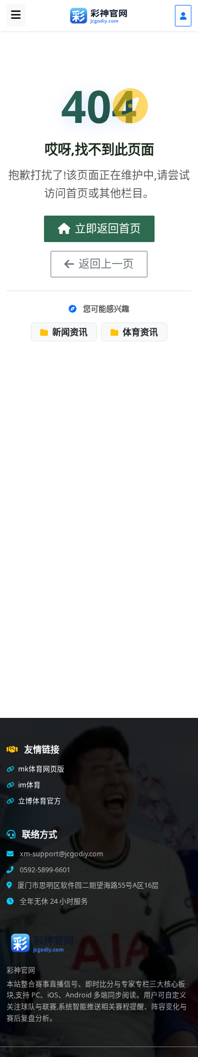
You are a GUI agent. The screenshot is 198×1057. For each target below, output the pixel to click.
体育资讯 (139, 332)
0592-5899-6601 (44, 869)
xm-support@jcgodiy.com (60, 854)
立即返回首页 (108, 228)
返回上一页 (106, 263)
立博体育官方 (38, 801)
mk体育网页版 (40, 769)
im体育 (28, 785)
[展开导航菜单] (16, 15)
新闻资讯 (68, 332)
